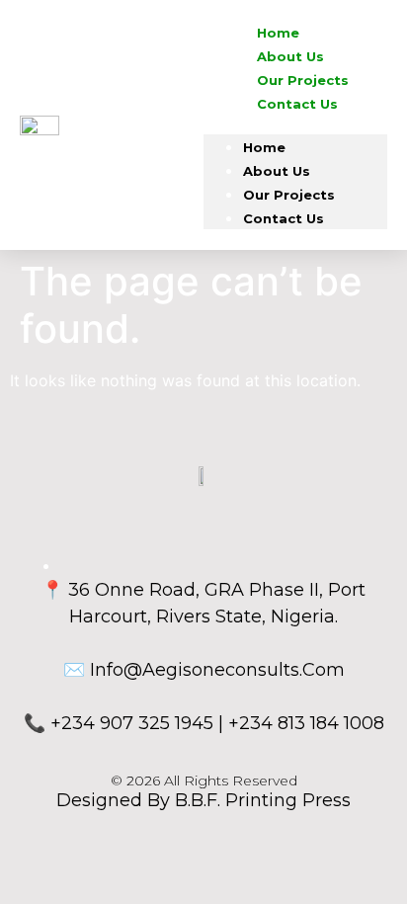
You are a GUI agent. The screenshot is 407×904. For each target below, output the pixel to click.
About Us (276, 171)
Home (264, 147)
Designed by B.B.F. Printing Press (203, 800)
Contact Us (297, 104)
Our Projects (289, 195)
